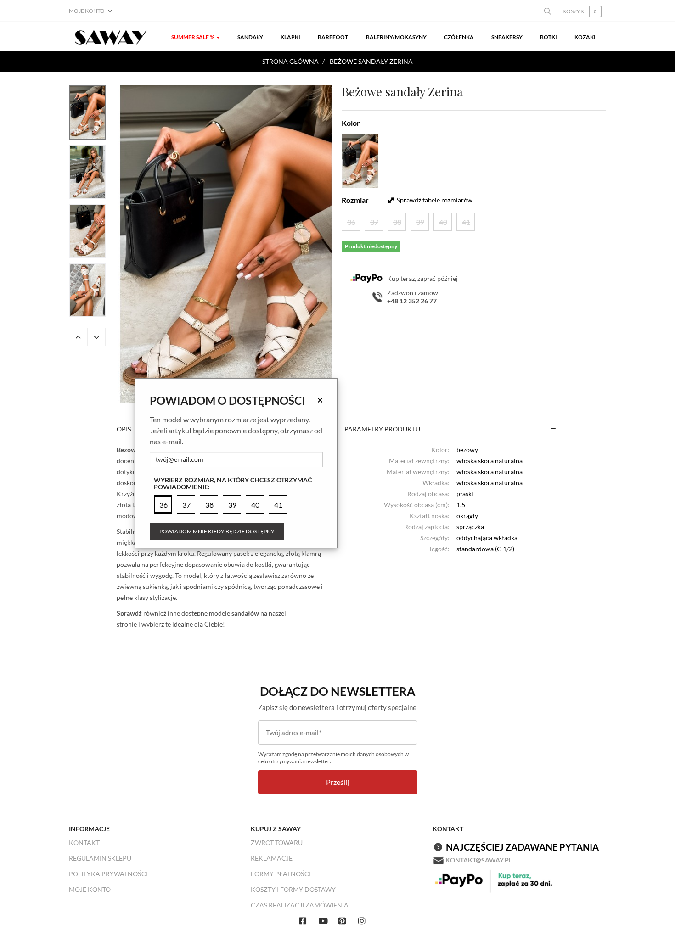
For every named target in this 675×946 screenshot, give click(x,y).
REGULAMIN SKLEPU (100, 858)
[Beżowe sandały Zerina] (225, 244)
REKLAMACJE (271, 858)
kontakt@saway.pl (478, 860)
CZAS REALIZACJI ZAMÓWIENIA (300, 905)
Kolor (351, 122)
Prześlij (337, 782)
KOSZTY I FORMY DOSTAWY (293, 889)
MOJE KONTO (90, 889)
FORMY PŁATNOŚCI (281, 874)
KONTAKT (84, 842)
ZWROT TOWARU (277, 842)
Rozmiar (355, 200)
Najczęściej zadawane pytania (522, 847)
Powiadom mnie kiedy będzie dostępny (217, 531)
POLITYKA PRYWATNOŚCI (108, 874)
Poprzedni (78, 337)
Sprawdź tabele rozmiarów (434, 200)
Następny (96, 337)
